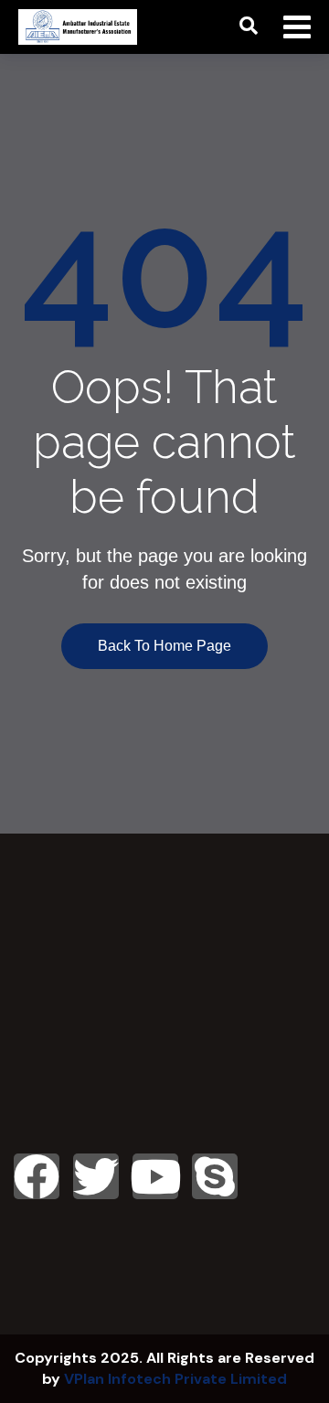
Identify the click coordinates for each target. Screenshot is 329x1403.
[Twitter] (96, 1176)
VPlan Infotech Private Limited (175, 1378)
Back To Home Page (164, 646)
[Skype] (215, 1176)
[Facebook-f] (36, 1176)
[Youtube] (155, 1176)
